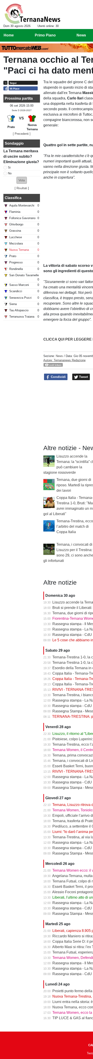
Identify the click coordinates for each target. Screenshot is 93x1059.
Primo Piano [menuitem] (45, 35)
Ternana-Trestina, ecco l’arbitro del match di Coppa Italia (74, 526)
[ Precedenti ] (21, 133)
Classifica (13, 198)
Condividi (58, 377)
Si (9, 167)
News (59, 356)
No (10, 173)
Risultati (21, 188)
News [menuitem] (81, 35)
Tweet (83, 377)
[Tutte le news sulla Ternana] (32, 14)
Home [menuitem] (9, 35)
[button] (21, 180)
